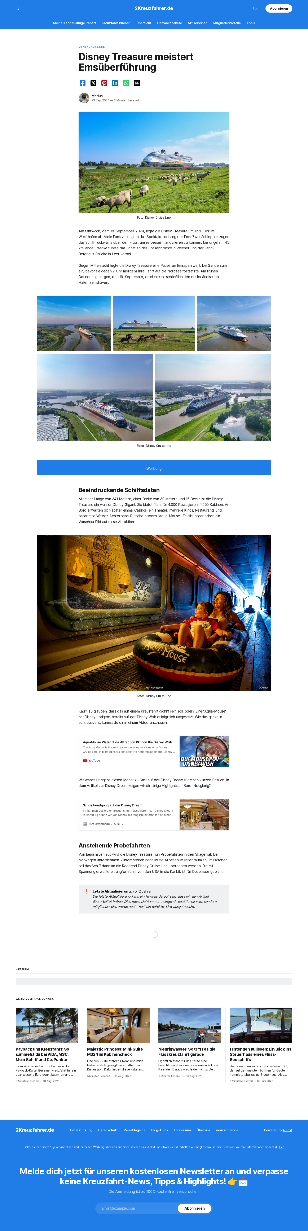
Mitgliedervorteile (227, 23)
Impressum (182, 1130)
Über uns (203, 1130)
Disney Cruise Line (92, 46)
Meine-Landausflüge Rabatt (74, 23)
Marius (97, 96)
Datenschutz (108, 1130)
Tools (251, 23)
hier (281, 1147)
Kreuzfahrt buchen (116, 23)
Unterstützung (81, 1130)
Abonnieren (279, 8)
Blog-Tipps (159, 1130)
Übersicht (143, 23)
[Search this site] (17, 8)
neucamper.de (227, 1130)
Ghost (287, 1130)
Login (257, 8)
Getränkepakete (169, 23)
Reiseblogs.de (134, 1130)
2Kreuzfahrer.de (154, 8)
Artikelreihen (197, 23)
